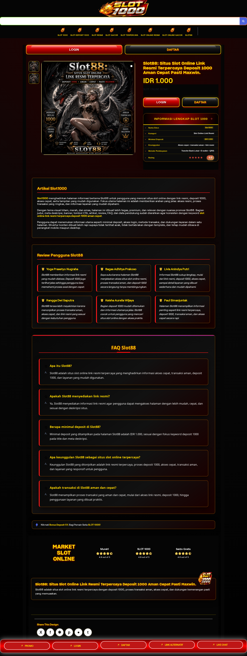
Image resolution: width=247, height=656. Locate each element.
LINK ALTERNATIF (174, 645)
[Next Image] (132, 108)
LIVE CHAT (222, 645)
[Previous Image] (44, 108)
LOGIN (74, 49)
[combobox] (120, 21)
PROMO (29, 646)
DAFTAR (173, 49)
